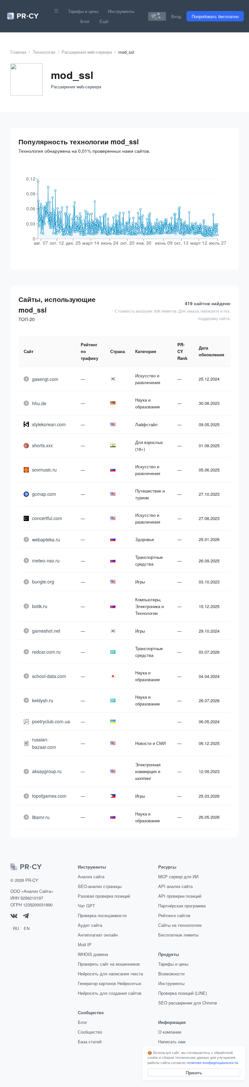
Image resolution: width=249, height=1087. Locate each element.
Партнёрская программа (182, 906)
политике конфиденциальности (212, 1062)
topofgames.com (49, 796)
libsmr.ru (41, 817)
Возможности (171, 974)
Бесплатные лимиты (178, 935)
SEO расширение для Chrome (187, 1003)
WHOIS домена (93, 954)
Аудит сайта (90, 925)
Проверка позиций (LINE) (182, 993)
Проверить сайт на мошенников (109, 964)
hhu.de (39, 403)
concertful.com (47, 518)
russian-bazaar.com (44, 743)
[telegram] (26, 917)
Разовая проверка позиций (104, 896)
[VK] (14, 916)
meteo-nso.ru (46, 560)
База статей (89, 1041)
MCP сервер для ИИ (178, 876)
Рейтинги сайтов (174, 915)
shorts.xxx (42, 445)
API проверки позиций (179, 896)
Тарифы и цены (83, 11)
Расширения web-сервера (87, 52)
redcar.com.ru (46, 652)
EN (27, 928)
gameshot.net (46, 630)
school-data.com (49, 676)
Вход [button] (176, 16)
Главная (18, 52)
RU (16, 928)
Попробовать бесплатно (215, 16)
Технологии (44, 52)
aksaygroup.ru (47, 771)
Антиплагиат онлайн (98, 935)
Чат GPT (86, 906)
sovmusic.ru (44, 469)
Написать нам (171, 1041)
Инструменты (121, 11)
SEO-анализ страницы (100, 886)
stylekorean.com (49, 424)
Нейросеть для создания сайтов (109, 993)
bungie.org (43, 581)
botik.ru (39, 606)
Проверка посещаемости (102, 915)
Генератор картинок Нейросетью (109, 983)
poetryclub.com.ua (51, 721)
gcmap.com (44, 494)
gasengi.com (45, 379)
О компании (169, 1032)
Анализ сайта (91, 876)
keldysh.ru (42, 700)
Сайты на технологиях (180, 925)
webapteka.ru (46, 539)
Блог (85, 21)
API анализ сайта (175, 886)
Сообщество (90, 1032)
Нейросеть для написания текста (110, 974)
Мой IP (84, 944)
